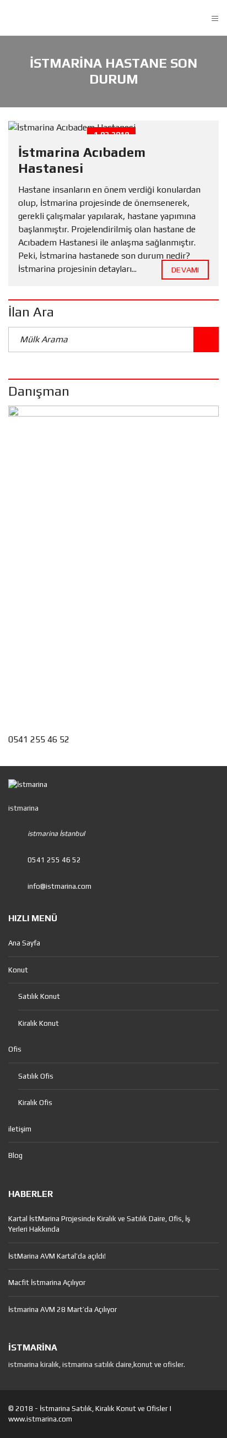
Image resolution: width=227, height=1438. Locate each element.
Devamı (185, 269)
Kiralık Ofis (35, 1102)
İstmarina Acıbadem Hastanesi (81, 160)
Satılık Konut (39, 996)
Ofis (14, 1049)
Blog (15, 1155)
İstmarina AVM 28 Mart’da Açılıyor (62, 1309)
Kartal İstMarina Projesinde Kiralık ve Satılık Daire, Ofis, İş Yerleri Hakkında (99, 1224)
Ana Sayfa (24, 943)
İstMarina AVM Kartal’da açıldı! (57, 1256)
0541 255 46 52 (38, 739)
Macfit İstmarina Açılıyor (46, 1282)
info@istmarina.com (59, 886)
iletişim (19, 1129)
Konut (18, 970)
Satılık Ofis (35, 1076)
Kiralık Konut (38, 1023)
